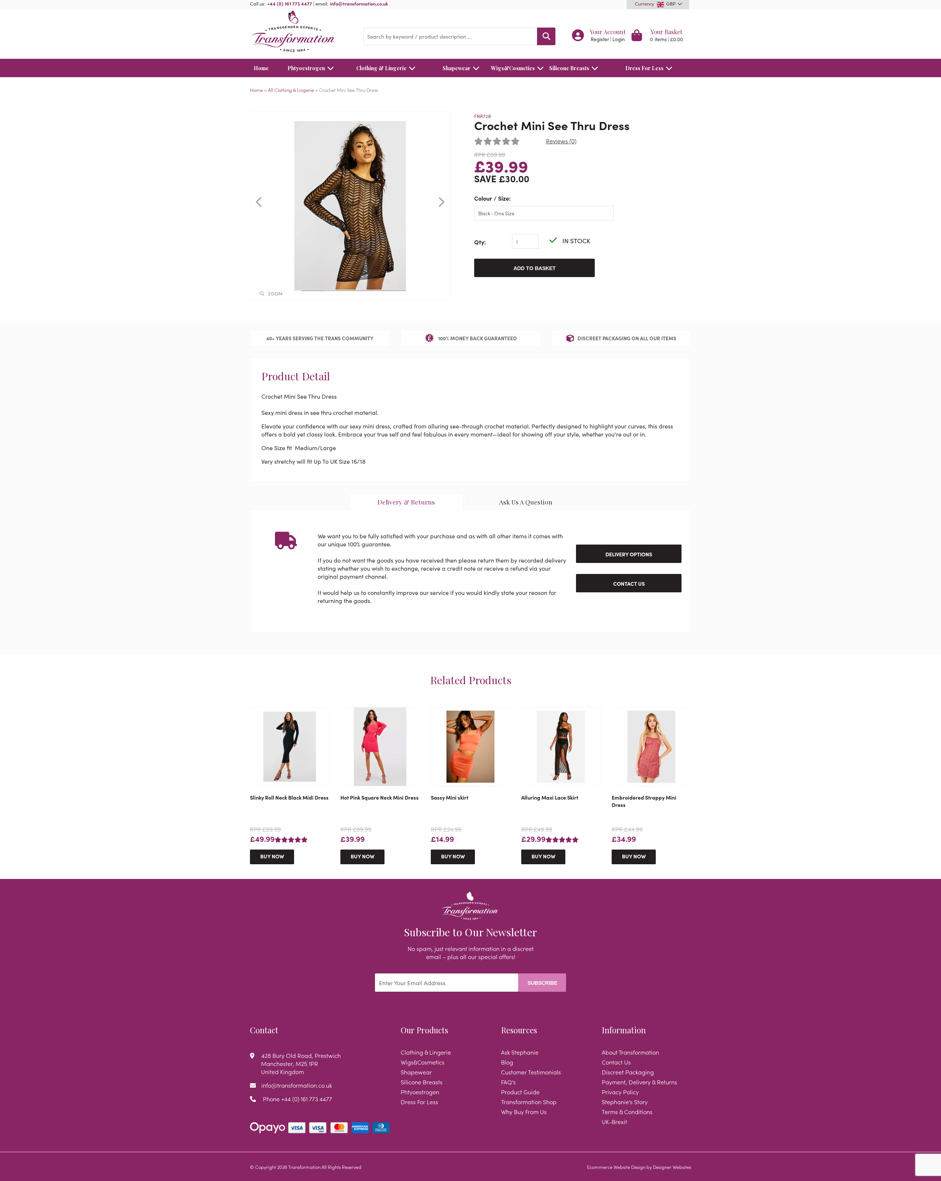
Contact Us (629, 583)
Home (261, 68)
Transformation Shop (529, 1102)
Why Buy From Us (524, 1112)
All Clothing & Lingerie (291, 89)
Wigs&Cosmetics (513, 68)
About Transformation (630, 1052)
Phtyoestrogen (306, 68)
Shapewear (456, 68)
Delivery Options (628, 554)
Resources (519, 1030)
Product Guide (520, 1092)
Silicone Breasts (569, 68)
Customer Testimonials (531, 1072)
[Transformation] (301, 32)
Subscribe (542, 983)
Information (624, 1030)
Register (600, 39)
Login (618, 39)
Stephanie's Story (625, 1102)
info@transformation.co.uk (359, 3)
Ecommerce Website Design (616, 1166)
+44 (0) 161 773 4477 (289, 3)
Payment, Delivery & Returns (639, 1082)
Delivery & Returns (406, 502)
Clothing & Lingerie (381, 68)
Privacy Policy (620, 1092)
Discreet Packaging (628, 1072)
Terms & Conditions (627, 1112)
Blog (507, 1062)
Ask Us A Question (525, 502)
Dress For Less (644, 68)
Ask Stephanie (520, 1052)
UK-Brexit (614, 1121)
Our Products (424, 1030)
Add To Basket (535, 268)
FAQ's (508, 1082)
